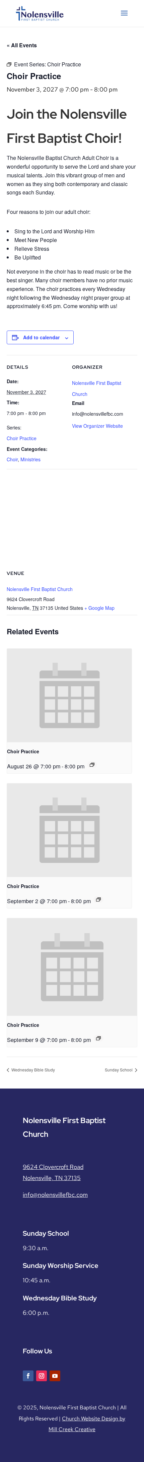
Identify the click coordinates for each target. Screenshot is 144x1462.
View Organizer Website (97, 425)
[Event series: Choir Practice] (92, 765)
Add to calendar (41, 337)
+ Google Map (99, 607)
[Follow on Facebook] (28, 1375)
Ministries (30, 459)
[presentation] (69, 695)
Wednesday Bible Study (32, 1069)
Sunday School (119, 1069)
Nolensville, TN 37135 (52, 1178)
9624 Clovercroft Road (53, 1167)
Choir (12, 459)
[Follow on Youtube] (55, 1375)
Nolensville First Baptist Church (40, 589)
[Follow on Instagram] (41, 1375)
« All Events (22, 45)
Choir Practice (22, 438)
